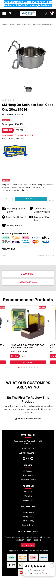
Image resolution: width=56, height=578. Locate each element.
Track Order (28, 475)
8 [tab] (37, 367)
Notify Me (31, 199)
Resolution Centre (28, 479)
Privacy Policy (28, 516)
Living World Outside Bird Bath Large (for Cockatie (27, 346)
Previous (7, 321)
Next (48, 321)
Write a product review (29, 418)
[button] (51, 199)
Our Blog (28, 496)
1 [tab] (19, 367)
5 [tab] (29, 367)
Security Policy (28, 525)
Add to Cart (28, 362)
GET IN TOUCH (28, 545)
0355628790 (28, 448)
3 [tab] (24, 367)
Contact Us (28, 500)
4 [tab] (26, 367)
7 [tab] (34, 367)
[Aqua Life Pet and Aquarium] (28, 13)
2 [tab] (21, 367)
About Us (28, 492)
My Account (28, 471)
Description (28, 273)
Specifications (28, 282)
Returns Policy (28, 521)
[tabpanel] (28, 335)
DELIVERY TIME (8, 249)
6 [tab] (32, 367)
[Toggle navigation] (4, 13)
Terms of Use (28, 512)
